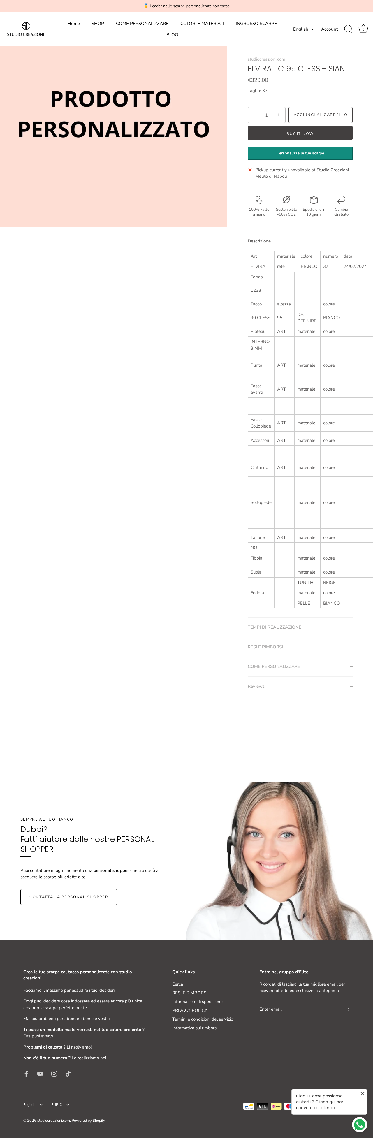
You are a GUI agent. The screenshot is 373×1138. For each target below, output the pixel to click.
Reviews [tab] (256, 686)
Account (329, 29)
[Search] (348, 29)
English (300, 29)
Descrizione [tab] (259, 241)
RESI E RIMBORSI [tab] (265, 647)
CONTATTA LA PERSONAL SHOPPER (68, 897)
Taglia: (254, 90)
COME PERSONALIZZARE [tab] (274, 666)
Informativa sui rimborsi (194, 1028)
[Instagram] (54, 1073)
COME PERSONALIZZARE (142, 24)
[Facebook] (26, 1073)
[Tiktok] (68, 1073)
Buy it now (300, 133)
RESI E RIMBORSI (189, 993)
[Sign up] (347, 1009)
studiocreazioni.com (266, 59)
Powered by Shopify (88, 1120)
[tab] (300, 434)
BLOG (172, 35)
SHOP (98, 24)
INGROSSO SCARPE (256, 24)
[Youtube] (40, 1073)
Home (74, 24)
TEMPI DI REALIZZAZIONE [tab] (274, 627)
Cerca (177, 984)
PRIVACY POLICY (189, 1010)
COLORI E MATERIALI (202, 24)
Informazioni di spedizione (197, 1002)
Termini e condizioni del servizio (202, 1019)
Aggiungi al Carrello (321, 114)
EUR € (56, 1105)
